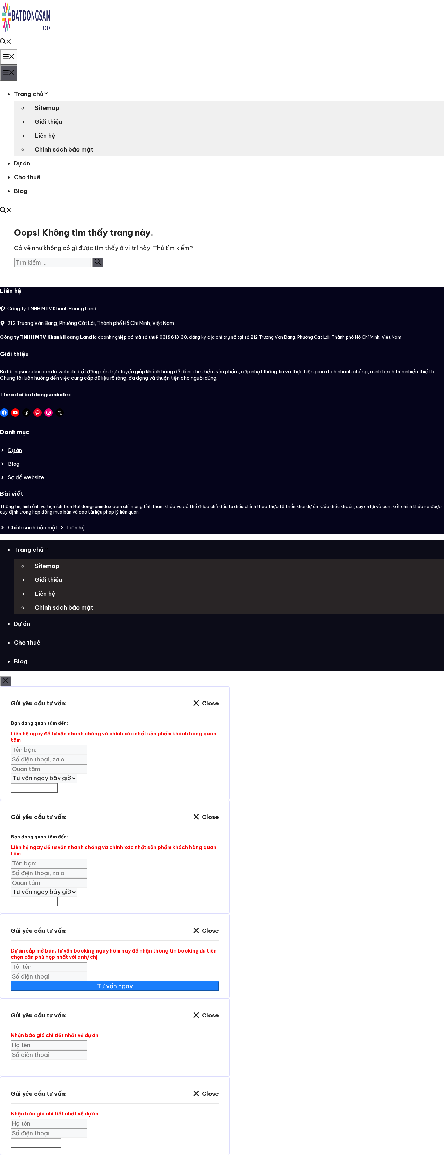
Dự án (22, 163)
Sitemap (47, 108)
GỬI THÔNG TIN (36, 1064)
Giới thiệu (48, 122)
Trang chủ (28, 94)
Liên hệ (45, 135)
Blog (20, 191)
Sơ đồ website (26, 477)
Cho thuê (27, 177)
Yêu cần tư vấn (34, 788)
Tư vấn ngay (115, 986)
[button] (6, 42)
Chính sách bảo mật (64, 149)
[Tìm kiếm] (97, 262)
